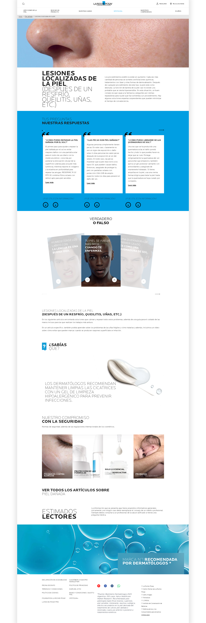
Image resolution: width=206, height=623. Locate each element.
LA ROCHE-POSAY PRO (50, 602)
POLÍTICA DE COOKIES (50, 593)
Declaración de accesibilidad (54, 580)
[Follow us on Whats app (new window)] (118, 585)
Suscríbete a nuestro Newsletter (78, 581)
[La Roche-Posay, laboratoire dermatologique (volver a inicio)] (103, 3)
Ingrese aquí (145, 615)
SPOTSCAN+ (73, 598)
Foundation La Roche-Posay (54, 598)
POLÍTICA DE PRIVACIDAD (78, 585)
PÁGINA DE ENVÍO (48, 585)
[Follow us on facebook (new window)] (105, 585)
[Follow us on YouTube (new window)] (98, 585)
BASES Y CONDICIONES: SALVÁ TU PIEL (81, 594)
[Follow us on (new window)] (112, 585)
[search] (23, 3)
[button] (157, 294)
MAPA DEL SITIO (75, 589)
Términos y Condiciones (52, 589)
